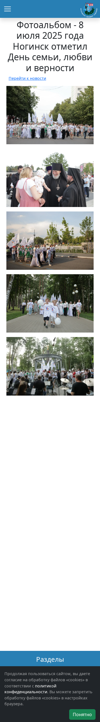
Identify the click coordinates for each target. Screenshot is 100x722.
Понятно (82, 714)
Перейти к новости (27, 78)
